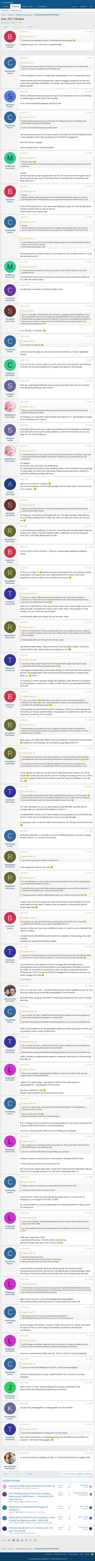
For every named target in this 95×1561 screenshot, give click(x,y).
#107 (90, 217)
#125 (90, 692)
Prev (6, 27)
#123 (90, 622)
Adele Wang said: (28, 1011)
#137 (90, 1065)
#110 (90, 306)
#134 (90, 986)
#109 (90, 285)
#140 (90, 1177)
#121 (90, 568)
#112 (90, 360)
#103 (90, 91)
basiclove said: (27, 158)
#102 (90, 58)
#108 (90, 262)
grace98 (11, 1512)
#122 (90, 589)
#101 (90, 32)
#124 (90, 655)
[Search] (91, 6)
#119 (90, 526)
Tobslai (11, 1533)
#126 (90, 720)
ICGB (10, 1488)
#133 (90, 947)
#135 (90, 1007)
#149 (90, 1424)
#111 (90, 336)
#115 (90, 425)
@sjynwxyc (32, 44)
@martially (26, 364)
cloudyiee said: (27, 856)
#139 (90, 1136)
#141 (90, 1213)
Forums (15, 6)
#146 (90, 1359)
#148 (90, 1403)
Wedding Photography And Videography (38, 1523)
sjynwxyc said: (27, 36)
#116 (90, 446)
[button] (34, 6)
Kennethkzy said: (28, 1429)
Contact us (49, 1554)
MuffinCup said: (27, 191)
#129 (90, 831)
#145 (90, 1336)
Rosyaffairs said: (27, 593)
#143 (90, 1279)
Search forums (16, 10)
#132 (90, 913)
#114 (90, 402)
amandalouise (83, 1495)
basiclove (6, 22)
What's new (27, 6)
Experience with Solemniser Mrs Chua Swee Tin (32, 1485)
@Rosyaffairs (27, 551)
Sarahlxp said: (27, 341)
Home (5, 6)
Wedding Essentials (31, 1502)
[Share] (86, 31)
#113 (90, 381)
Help (81, 1554)
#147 (90, 1383)
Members (42, 6)
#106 (90, 186)
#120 (90, 547)
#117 (90, 479)
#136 (90, 1037)
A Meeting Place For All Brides (35, 1512)
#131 (90, 873)
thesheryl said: (27, 627)
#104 (90, 112)
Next (30, 27)
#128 (90, 787)
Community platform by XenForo (47, 1559)
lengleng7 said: (27, 1103)
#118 (90, 500)
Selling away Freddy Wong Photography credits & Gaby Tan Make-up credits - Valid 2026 (32, 1519)
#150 (90, 1453)
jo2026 (11, 1523)
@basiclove (26, 314)
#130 (90, 852)
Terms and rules (60, 1554)
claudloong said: (28, 267)
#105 (90, 153)
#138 (90, 1098)
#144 (90, 1307)
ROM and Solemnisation (30, 1488)
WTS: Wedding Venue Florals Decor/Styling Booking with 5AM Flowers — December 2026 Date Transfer (31, 1496)
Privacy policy (73, 1554)
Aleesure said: (27, 311)
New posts (5, 10)
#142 (90, 1248)
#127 (90, 748)
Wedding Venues (30, 1533)
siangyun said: (27, 407)
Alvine (11, 1502)
